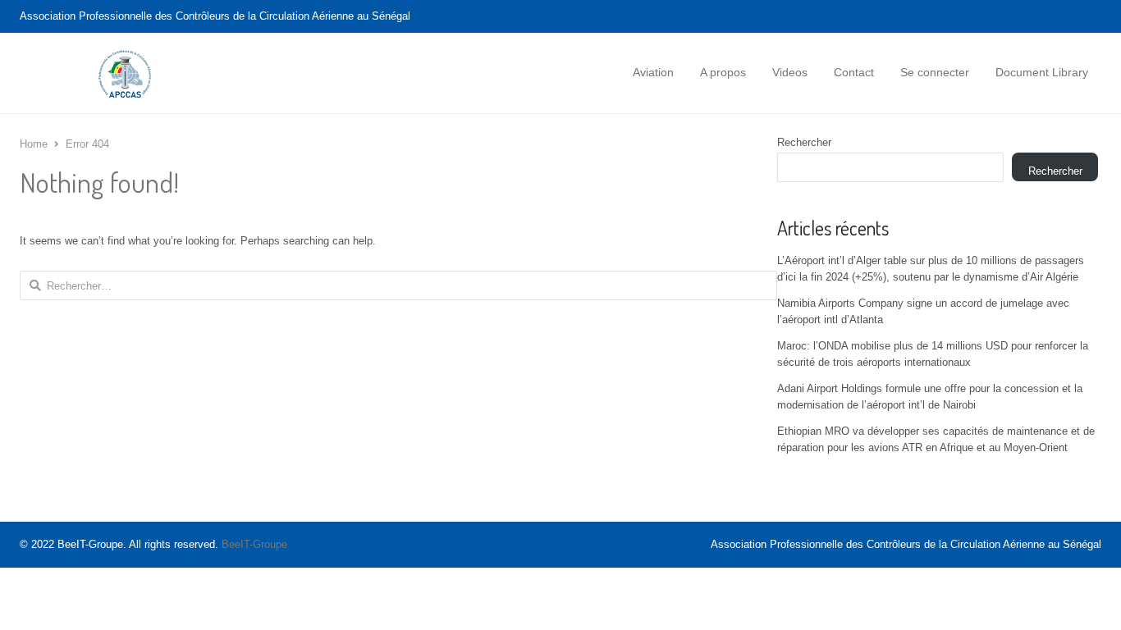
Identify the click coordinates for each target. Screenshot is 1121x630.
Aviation (653, 72)
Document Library (1041, 72)
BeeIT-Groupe (254, 544)
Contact (854, 72)
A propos (723, 72)
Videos (790, 72)
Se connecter (934, 72)
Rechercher (804, 142)
